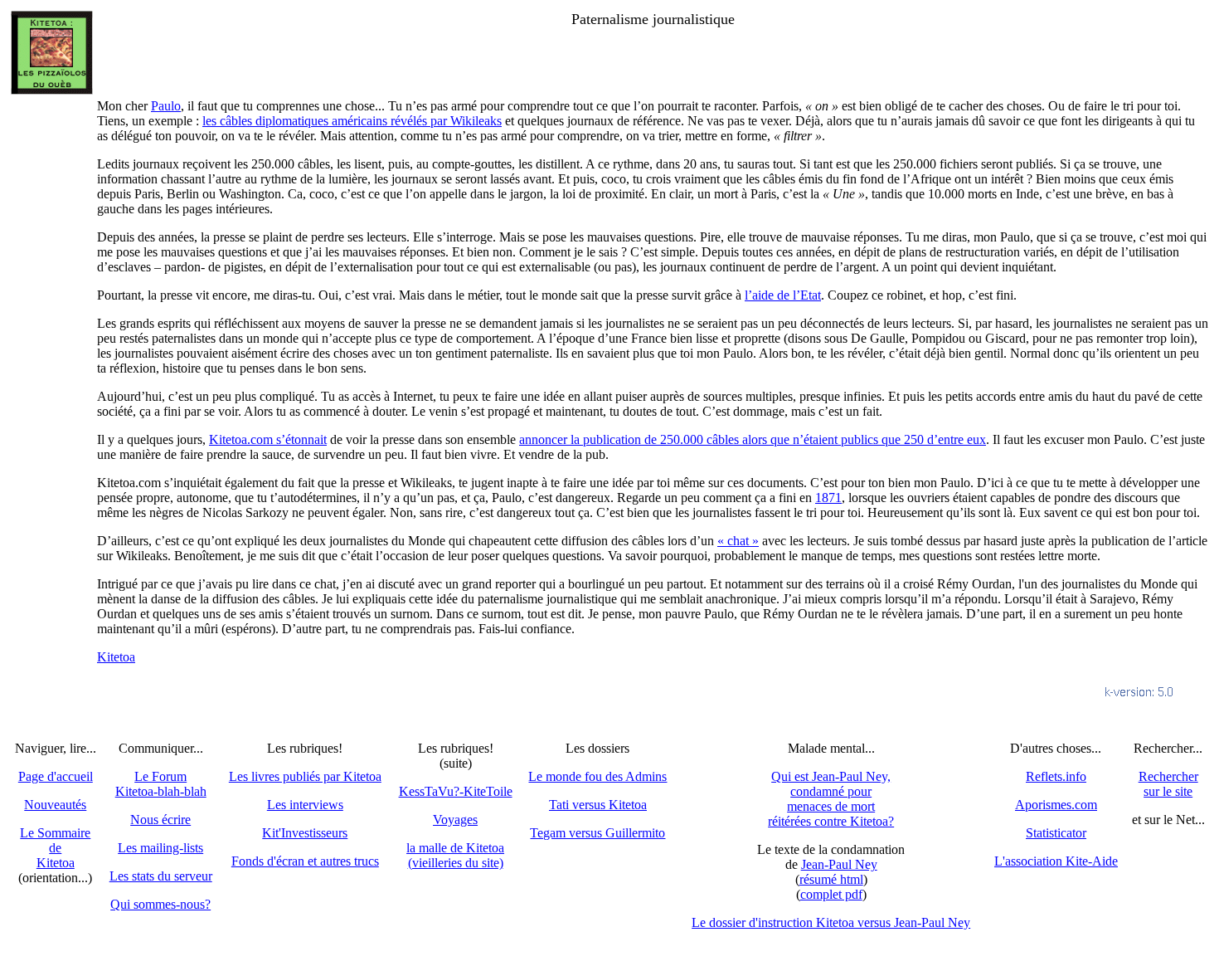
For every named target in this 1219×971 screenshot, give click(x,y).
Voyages (455, 819)
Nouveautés (55, 805)
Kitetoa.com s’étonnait (268, 439)
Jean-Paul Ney (839, 864)
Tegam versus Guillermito (597, 833)
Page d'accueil (55, 776)
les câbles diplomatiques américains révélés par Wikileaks (352, 121)
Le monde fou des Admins (597, 776)
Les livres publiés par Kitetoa (305, 776)
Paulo (166, 106)
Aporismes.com (1056, 805)
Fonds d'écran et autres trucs (305, 861)
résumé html (831, 879)
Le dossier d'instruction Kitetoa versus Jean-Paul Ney (831, 922)
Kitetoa (116, 657)
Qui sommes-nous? (160, 904)
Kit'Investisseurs (304, 833)
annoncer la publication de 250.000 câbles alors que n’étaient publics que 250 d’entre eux (752, 439)
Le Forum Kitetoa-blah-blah (160, 783)
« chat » (738, 541)
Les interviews (305, 805)
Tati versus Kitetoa (598, 805)
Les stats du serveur (160, 876)
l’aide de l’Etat (783, 295)
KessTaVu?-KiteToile (455, 791)
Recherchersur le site (1168, 783)
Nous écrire (160, 819)
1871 (828, 497)
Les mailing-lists (160, 848)
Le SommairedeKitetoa (55, 848)
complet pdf (831, 894)
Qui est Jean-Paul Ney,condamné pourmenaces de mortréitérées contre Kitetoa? (831, 798)
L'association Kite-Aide (1056, 861)
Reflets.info (1056, 776)
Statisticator (1056, 833)
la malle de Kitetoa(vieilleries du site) (455, 855)
